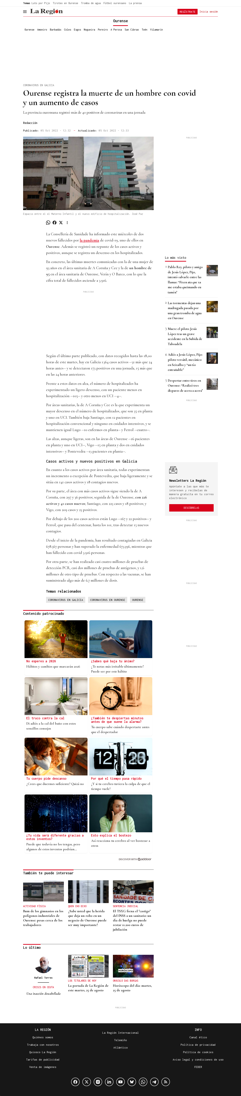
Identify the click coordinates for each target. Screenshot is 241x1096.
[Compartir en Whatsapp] (48, 222)
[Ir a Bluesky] (132, 1082)
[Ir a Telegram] (154, 1082)
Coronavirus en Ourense (107, 599)
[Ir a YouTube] (120, 1082)
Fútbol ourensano (115, 3)
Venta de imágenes (42, 1066)
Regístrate (187, 11)
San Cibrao (132, 29)
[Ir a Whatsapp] (143, 1082)
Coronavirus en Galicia (65, 599)
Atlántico (120, 1047)
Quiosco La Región (42, 1052)
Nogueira (89, 29)
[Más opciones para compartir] (67, 222)
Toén (144, 29)
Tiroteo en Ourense (65, 3)
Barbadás (55, 29)
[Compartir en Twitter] (61, 222)
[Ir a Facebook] (75, 1082)
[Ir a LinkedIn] (109, 1082)
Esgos (77, 29)
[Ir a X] (86, 1082)
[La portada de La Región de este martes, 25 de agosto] (88, 966)
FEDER (198, 1066)
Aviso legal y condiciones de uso (198, 1059)
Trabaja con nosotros (43, 1044)
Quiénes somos (42, 1037)
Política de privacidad (198, 1044)
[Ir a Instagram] (98, 1082)
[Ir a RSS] (165, 1082)
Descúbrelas (191, 507)
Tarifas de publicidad (42, 1059)
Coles (67, 29)
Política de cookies (198, 1052)
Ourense (29, 29)
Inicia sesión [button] (209, 11)
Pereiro (103, 29)
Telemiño (120, 1040)
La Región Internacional (120, 1032)
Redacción (30, 122)
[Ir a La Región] (46, 11)
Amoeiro (42, 29)
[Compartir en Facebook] (54, 222)
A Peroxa (116, 29)
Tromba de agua (91, 3)
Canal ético (198, 1037)
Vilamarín (156, 29)
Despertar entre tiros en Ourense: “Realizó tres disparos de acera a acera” (185, 385)
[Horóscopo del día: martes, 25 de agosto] (133, 966)
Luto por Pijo (41, 3)
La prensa (135, 3)
